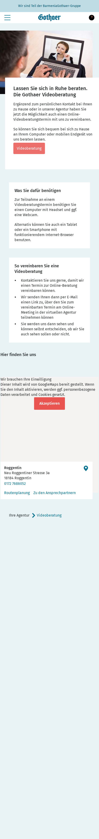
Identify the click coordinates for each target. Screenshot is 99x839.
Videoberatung (29, 148)
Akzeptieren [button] (49, 403)
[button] (91, 17)
